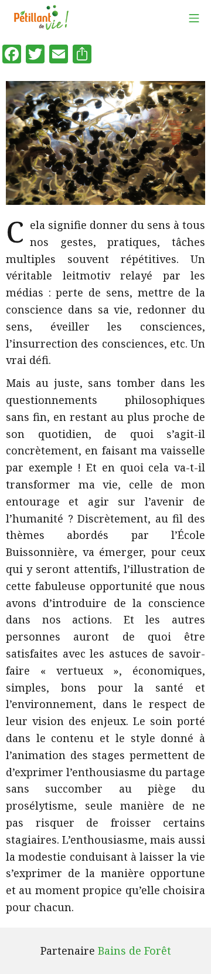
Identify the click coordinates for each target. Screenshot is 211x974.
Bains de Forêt (134, 950)
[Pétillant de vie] (41, 17)
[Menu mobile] (194, 17)
